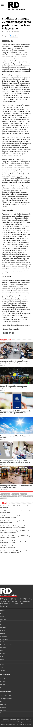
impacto (14, 496)
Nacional (30, 496)
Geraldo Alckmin (6, 496)
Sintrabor (4, 498)
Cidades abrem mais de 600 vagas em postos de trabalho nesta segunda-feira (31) (15, 412)
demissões (23, 494)
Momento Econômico (6, 645)
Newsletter (3, 648)
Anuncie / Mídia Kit (5, 696)
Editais (2, 625)
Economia (3, 622)
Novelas (2, 650)
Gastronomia (3, 636)
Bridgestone (15, 494)
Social (2, 665)
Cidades (2, 610)
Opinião (2, 653)
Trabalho (2, 668)
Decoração (3, 619)
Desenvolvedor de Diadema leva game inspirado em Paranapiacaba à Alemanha (14, 387)
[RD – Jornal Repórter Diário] (16, 6)
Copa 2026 (3, 613)
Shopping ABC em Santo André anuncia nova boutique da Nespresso (16, 486)
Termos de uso (4, 713)
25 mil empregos (6, 494)
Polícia (2, 656)
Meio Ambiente (4, 642)
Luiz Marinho (22, 496)
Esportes (2, 630)
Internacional (4, 639)
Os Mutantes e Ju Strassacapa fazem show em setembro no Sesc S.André (13, 546)
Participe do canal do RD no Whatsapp (17, 325)
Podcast (2, 684)
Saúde (2, 662)
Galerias (2, 633)
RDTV (1, 687)
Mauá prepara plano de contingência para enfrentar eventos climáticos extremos (15, 362)
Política (2, 659)
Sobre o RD (3, 710)
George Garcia (7, 32)
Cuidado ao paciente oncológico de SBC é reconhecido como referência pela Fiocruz (15, 461)
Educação (3, 627)
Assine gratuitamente (6, 698)
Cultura (2, 616)
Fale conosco (3, 704)
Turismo (2, 670)
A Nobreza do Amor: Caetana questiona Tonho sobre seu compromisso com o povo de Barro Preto (15, 526)
